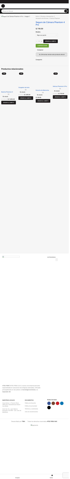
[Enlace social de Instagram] (53, 449)
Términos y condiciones (31, 455)
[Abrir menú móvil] (3, 6)
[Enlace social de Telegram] (47, 59)
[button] (8, 296)
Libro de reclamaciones (31, 458)
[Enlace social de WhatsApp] (45, 59)
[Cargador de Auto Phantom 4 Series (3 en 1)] (25, 220)
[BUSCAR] (65, 11)
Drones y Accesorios (47, 16)
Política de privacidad (31, 452)
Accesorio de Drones (42, 18)
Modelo (38, 32)
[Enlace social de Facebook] (43, 59)
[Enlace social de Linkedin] (62, 449)
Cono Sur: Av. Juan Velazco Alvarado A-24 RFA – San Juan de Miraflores (11, 457)
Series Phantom (55, 18)
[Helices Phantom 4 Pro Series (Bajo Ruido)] (60, 220)
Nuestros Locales (8, 446)
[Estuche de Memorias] (43, 220)
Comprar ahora (42, 45)
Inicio (37, 16)
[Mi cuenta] (66, 6)
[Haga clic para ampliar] (4, 14)
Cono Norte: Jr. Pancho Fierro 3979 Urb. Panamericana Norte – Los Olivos (11, 451)
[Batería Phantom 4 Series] (8, 220)
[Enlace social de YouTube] (57, 449)
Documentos (29, 446)
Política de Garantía (30, 449)
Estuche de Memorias (42, 285)
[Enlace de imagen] (10, 365)
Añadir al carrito (50, 41)
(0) (8, 287)
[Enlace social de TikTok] (49, 454)
